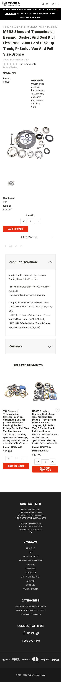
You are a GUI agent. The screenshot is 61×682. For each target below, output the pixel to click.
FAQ (30, 552)
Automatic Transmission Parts (30, 606)
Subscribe (30, 569)
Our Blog (30, 585)
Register (35, 577)
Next (58, 410)
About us (30, 548)
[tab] (30, 262)
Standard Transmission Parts (30, 610)
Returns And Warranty (30, 560)
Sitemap (30, 581)
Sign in (24, 577)
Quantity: (30, 215)
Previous (4, 410)
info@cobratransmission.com (30, 518)
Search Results (30, 589)
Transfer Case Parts (30, 614)
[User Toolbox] (47, 4)
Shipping (31, 565)
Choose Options (45, 469)
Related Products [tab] (28, 365)
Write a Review (10, 67)
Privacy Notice (30, 556)
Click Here (10, 14)
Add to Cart (16, 466)
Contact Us (30, 573)
